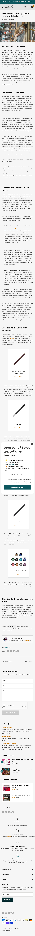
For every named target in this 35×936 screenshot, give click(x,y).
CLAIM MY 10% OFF (17, 487)
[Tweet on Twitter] (14, 651)
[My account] (28, 7)
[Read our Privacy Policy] (30, 482)
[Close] (32, 444)
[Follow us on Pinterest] (9, 812)
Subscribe (7, 899)
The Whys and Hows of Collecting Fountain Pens (22, 769)
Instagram (27, 640)
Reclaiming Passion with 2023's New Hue (22, 760)
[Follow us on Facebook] (3, 812)
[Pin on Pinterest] (11, 651)
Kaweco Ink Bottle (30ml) (18, 571)
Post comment (10, 712)
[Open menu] (2, 7)
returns (9, 836)
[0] (32, 7)
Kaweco (11, 338)
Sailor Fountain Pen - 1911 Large (21, 795)
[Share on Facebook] (8, 651)
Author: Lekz (4, 19)
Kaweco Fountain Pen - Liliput (19, 522)
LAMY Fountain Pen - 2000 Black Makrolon (21, 786)
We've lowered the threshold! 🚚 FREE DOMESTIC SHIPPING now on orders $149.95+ (17, 2)
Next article (28, 661)
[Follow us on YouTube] (13, 812)
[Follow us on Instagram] (6, 812)
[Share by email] (17, 651)
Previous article (8, 661)
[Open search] (25, 7)
